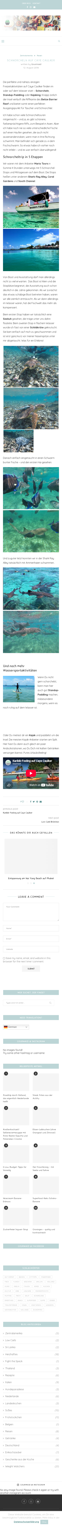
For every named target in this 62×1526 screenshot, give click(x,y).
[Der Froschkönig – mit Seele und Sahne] (46, 1154)
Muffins (8, 1296)
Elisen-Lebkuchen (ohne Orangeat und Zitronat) (44, 1131)
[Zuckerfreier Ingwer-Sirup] (16, 1216)
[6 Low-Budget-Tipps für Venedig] (16, 1154)
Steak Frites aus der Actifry (42, 1097)
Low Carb (32, 1340)
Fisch (7, 1282)
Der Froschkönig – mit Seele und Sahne (43, 1168)
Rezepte (32, 1375)
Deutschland (32, 1445)
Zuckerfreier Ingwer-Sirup (15, 1229)
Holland (50, 1282)
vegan (24, 1305)
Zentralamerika (26, 56)
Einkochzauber (32, 1452)
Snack (20, 1300)
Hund (7, 1286)
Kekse (36, 1286)
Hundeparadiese (32, 1389)
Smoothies (9, 1300)
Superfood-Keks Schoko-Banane (45, 1200)
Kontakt (36, 3)
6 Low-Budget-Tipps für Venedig (14, 1168)
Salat (27, 1296)
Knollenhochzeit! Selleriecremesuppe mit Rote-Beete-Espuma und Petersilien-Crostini (15, 1134)
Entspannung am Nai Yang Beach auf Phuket (31, 878)
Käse (17, 1291)
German (12, 1027)
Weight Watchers (32, 1466)
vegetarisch (36, 1305)
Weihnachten (10, 1310)
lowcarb (27, 1291)
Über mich (26, 3)
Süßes (52, 1300)
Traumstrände (11, 1305)
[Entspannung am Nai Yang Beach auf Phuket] (31, 856)
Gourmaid (36, 64)
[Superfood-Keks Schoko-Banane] (46, 1185)
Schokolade (39, 1296)
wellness (24, 1310)
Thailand (32, 1368)
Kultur (8, 1291)
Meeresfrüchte (41, 1291)
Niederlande (32, 1396)
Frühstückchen (32, 1417)
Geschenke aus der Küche (32, 1459)
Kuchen (46, 1286)
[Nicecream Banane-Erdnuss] (16, 1185)
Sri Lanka (32, 1347)
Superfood (31, 1300)
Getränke (32, 1438)
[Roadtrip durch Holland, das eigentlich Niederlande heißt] (16, 1082)
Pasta (18, 1296)
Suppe (42, 1300)
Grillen (39, 1282)
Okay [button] (44, 1522)
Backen (22, 1277)
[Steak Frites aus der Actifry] (46, 1082)
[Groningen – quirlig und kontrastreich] (46, 1216)
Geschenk (28, 1282)
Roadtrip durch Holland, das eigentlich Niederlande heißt (16, 1098)
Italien (27, 1286)
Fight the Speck (32, 1361)
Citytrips (33, 1277)
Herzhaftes (32, 1354)
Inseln (16, 1286)
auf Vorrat (9, 1277)
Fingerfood (46, 1277)
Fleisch (16, 1282)
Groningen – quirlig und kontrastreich (44, 1231)
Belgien (32, 1424)
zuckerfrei (37, 1310)
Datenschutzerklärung (26, 1521)
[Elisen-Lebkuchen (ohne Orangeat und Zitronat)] (46, 1116)
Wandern (50, 1305)
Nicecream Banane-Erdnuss (12, 1200)
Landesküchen (32, 1403)
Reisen (39, 56)
